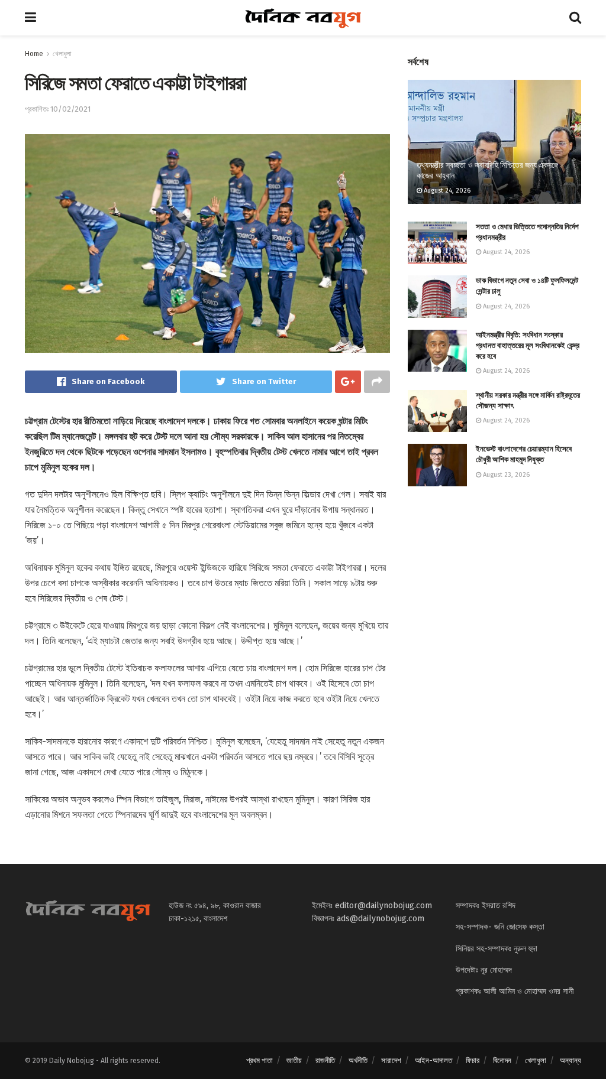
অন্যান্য (570, 1060)
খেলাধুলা (62, 54)
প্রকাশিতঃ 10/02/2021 (58, 109)
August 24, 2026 (446, 190)
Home (34, 54)
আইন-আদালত (433, 1060)
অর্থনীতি (358, 1060)
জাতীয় (294, 1060)
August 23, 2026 (505, 475)
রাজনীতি (325, 1060)
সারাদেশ (391, 1060)
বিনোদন (502, 1060)
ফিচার (472, 1060)
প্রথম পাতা (259, 1060)
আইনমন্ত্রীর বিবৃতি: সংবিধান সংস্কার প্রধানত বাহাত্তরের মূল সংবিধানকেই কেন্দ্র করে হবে (527, 345)
